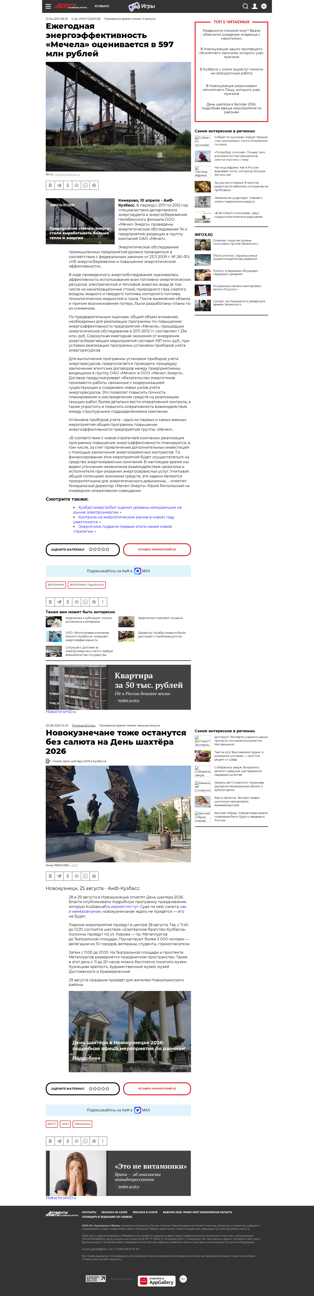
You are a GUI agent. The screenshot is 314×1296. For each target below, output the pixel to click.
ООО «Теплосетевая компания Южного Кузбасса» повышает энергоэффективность (87, 636)
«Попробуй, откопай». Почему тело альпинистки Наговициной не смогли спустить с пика (239, 156)
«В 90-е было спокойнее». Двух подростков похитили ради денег (238, 214)
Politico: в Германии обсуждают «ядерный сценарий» (235, 272)
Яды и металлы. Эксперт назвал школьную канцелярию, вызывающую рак (237, 801)
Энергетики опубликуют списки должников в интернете (89, 619)
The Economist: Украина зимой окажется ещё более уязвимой (235, 257)
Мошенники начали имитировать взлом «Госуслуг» (237, 288)
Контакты (89, 1212)
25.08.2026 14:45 (57, 725)
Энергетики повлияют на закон (160, 618)
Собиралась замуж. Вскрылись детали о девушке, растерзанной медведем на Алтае (238, 771)
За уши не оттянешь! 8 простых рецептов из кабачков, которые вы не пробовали (241, 186)
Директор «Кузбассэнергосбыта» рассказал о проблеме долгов (162, 634)
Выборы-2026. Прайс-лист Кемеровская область (197, 1212)
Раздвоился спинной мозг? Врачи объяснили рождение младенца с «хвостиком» (231, 35)
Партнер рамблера (122, 1279)
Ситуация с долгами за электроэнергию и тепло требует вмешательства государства (89, 651)
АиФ (74, 865)
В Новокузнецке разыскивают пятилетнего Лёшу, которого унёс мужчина (231, 90)
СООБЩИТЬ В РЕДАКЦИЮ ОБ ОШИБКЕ (107, 1216)
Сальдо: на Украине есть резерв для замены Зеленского (239, 303)
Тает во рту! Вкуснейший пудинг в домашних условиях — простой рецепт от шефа (238, 755)
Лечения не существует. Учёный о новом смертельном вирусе (238, 199)
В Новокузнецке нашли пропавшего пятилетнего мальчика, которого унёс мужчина (231, 53)
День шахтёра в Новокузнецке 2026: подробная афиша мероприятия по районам (128, 1045)
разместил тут (124, 906)
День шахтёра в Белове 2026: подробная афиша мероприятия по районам (232, 108)
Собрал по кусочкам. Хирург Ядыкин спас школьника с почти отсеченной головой (241, 140)
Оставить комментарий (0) (157, 549)
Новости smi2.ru (61, 711)
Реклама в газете (145, 1212)
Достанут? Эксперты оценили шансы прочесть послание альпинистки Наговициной (241, 740)
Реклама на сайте (114, 1212)
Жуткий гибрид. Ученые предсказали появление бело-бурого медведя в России (241, 816)
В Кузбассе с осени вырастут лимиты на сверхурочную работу (231, 71)
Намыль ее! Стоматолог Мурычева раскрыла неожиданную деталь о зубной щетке (239, 786)
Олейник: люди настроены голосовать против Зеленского (235, 242)
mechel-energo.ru (67, 174)
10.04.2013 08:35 (57, 18)
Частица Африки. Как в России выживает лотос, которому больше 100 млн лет (239, 171)
